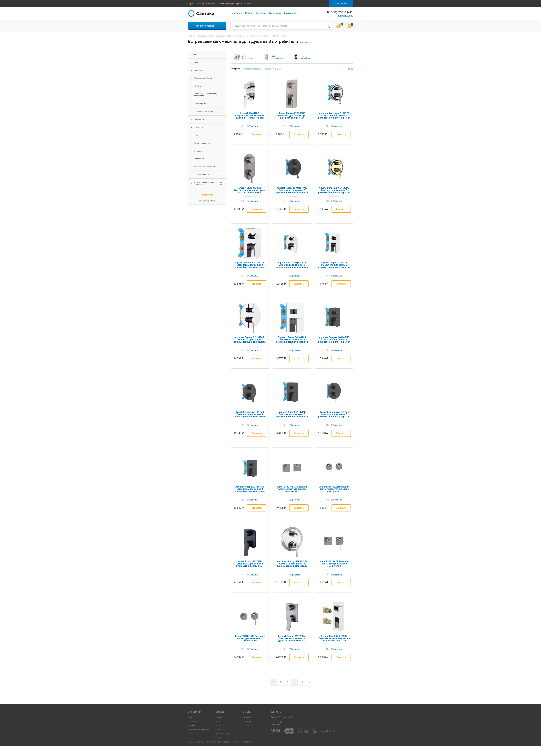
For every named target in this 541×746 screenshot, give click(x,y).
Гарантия (247, 721)
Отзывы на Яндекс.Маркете (230, 4)
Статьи (246, 725)
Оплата (248, 13)
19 (302, 682)
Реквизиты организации (198, 729)
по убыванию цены (273, 69)
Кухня (217, 729)
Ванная (218, 717)
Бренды (218, 738)
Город (191, 3)
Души (217, 721)
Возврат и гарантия (206, 4)
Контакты (249, 4)
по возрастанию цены (253, 69)
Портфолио (236, 13)
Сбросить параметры (207, 201)
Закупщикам (291, 13)
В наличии (198, 55)
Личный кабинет (341, 3)
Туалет (218, 725)
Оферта (191, 734)
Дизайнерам (274, 13)
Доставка (260, 13)
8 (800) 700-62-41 (277, 722)
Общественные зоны (223, 734)
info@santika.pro (345, 16)
